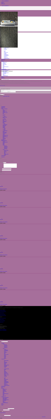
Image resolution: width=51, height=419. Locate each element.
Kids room (5, 346)
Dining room (5, 147)
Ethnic (3, 115)
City (3, 113)
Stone (3, 144)
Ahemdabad (3, 3)
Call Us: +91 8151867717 (5, 5)
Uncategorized (3, 155)
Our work (2, 388)
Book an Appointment (6, 397)
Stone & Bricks (5, 132)
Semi (4, 116)
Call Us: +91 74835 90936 (3, 330)
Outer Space (4, 125)
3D (3, 109)
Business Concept (5, 112)
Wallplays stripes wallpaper (3, 205)
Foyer (3, 392)
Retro (5, 153)
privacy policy (43, 416)
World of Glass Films (2, 314)
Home (1, 69)
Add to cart (1, 95)
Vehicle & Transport (5, 135)
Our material (4, 400)
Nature (4, 123)
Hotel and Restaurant (5, 393)
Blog (2, 387)
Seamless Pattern (6, 47)
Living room (5, 148)
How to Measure (5, 398)
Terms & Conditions (5, 75)
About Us (2, 404)
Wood (3, 137)
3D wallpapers (3, 106)
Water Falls (5, 362)
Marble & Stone (5, 120)
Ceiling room (5, 146)
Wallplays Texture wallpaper (3, 221)
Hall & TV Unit (4, 391)
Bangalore (2, 2)
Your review (2, 167)
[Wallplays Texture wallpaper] (3, 75)
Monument (4, 121)
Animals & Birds (6, 150)
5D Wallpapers (6, 350)
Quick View (1, 186)
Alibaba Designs (6, 360)
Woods (5, 154)
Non (4, 114)
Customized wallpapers (4, 108)
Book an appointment (3, 318)
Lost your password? (2, 412)
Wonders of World (5, 136)
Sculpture (4, 129)
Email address (2, 415)
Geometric (5, 151)
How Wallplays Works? (6, 72)
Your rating (1, 162)
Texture (4, 133)
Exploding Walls (6, 381)
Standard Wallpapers (4, 69)
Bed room (5, 145)
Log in (0, 411)
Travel (3, 134)
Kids (4, 152)
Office (3, 394)
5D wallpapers (3, 107)
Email (1, 170)
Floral (3, 117)
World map (4, 138)
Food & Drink (4, 119)
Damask (4, 141)
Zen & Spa (5, 376)
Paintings (4, 126)
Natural (4, 142)
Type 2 (9, 69)
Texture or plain (5, 96)
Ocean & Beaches (5, 124)
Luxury (5, 349)
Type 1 (4, 343)
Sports (4, 131)
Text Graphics (6, 384)
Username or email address (4, 408)
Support (2, 69)
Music (3, 122)
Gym (3, 395)
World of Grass (5, 389)
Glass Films (2, 139)
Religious (4, 127)
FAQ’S (3, 401)
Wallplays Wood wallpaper (3, 188)
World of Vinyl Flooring (3, 315)
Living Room (4, 390)
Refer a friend (2, 319)
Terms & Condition (2, 320)
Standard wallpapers (2, 310)
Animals (4, 111)
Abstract (4, 110)
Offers (3, 143)
